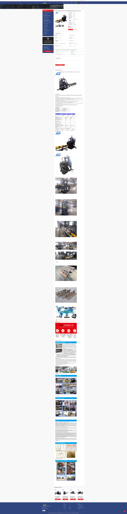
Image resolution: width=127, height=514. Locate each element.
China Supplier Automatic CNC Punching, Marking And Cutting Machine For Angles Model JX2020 (65, 497)
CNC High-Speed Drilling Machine (47, 12)
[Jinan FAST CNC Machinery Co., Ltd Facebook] (80, 0)
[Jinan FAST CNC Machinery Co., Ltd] (44, 2)
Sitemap (69, 507)
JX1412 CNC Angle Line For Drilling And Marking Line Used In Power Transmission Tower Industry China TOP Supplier (57, 497)
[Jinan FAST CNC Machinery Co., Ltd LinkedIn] (81, 0)
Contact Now (48, 51)
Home (50, 7)
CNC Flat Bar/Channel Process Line (47, 22)
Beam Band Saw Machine (46, 17)
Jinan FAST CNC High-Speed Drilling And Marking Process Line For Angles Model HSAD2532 (73, 497)
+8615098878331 (48, 49)
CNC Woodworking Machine (46, 30)
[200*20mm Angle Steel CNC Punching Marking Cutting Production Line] (58, 492)
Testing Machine (45, 33)
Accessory (45, 34)
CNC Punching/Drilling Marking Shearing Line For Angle (56, 7)
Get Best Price (70, 29)
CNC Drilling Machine (80, 506)
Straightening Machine (46, 23)
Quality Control (65, 507)
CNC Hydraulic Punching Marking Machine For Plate (47, 15)
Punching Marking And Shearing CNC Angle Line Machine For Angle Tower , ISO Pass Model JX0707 (80, 497)
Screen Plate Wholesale (46, 26)
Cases (69, 506)
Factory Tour (65, 506)
